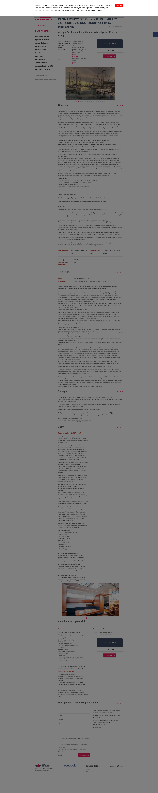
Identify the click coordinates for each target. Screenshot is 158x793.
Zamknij (119, 6)
